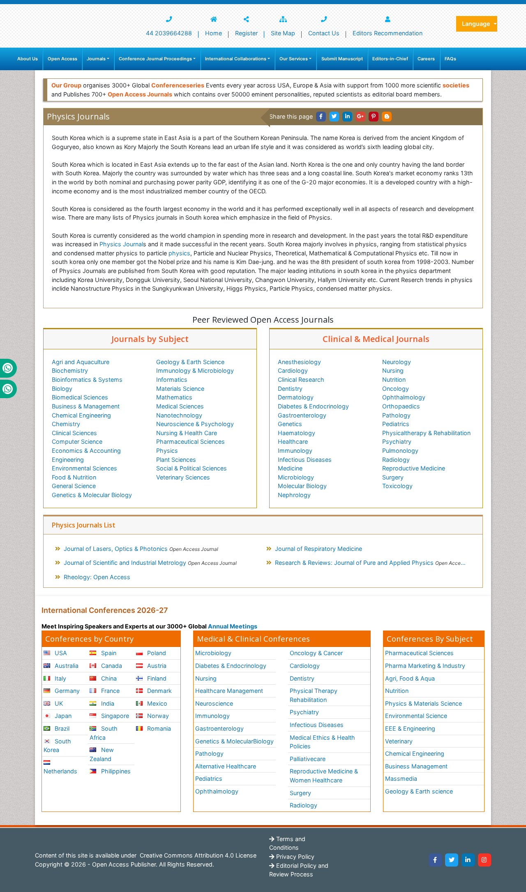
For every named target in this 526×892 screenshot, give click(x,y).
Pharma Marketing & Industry (425, 665)
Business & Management (86, 406)
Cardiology (293, 370)
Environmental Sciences (84, 468)
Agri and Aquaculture (80, 361)
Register (246, 33)
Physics (167, 450)
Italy (59, 678)
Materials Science (180, 388)
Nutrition (394, 379)
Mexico (156, 703)
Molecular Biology (302, 485)
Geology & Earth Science (190, 361)
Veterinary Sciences (183, 477)
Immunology (295, 450)
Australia (65, 665)
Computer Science (77, 441)
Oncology (395, 388)
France (109, 690)
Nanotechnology (179, 415)
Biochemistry (70, 370)
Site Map (283, 33)
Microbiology (296, 477)
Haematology (296, 432)
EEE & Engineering (410, 728)
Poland (155, 652)
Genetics (290, 423)
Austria (155, 665)
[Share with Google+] (360, 117)
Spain (107, 652)
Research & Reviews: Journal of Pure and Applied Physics (374, 562)
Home (213, 33)
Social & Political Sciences (191, 468)
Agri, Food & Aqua (410, 678)
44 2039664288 (169, 33)
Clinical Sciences (74, 432)
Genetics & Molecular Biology (92, 494)
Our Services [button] (293, 59)
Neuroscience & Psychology (195, 423)
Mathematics (174, 397)
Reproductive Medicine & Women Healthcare (324, 776)
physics (179, 253)
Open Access (62, 59)
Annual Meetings (232, 626)
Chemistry (66, 423)
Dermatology (296, 397)
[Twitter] (451, 860)
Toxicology (397, 485)
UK (58, 703)
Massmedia (401, 778)
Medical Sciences (180, 406)
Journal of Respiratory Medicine (318, 548)
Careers (426, 59)
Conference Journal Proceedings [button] (155, 59)
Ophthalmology (403, 397)
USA (60, 652)
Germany (66, 690)
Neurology (396, 361)
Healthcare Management (229, 690)
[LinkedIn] (468, 860)
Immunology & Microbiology (195, 370)
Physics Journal (121, 244)
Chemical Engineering (81, 415)
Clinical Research (301, 379)
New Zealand (101, 754)
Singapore (114, 715)
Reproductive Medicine (413, 468)
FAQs (450, 59)
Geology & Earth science (419, 791)
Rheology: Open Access (97, 576)
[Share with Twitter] (334, 117)
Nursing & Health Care (186, 432)
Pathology (396, 415)
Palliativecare (307, 758)
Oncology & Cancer (316, 652)
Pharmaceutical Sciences (190, 441)
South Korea (57, 746)
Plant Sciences (176, 459)
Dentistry (290, 388)
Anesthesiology (299, 361)
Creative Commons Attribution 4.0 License (197, 855)
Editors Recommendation (387, 33)
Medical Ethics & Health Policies (322, 742)
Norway (157, 715)
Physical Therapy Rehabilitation (313, 695)
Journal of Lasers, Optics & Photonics (141, 548)
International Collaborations (235, 59)
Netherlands (60, 771)
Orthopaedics (401, 406)
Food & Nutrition (74, 477)
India (106, 703)
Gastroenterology (302, 415)
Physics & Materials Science (423, 703)
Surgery (393, 477)
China (108, 678)
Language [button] (477, 23)
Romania (158, 728)
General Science (74, 485)
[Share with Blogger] (387, 117)
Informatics (171, 379)
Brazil (61, 728)
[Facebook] (435, 860)
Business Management (416, 766)
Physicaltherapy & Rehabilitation (426, 432)
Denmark (158, 690)
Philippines (115, 771)
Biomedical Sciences (80, 397)
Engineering (68, 459)
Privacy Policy (294, 856)
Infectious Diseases (305, 459)
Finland (155, 678)
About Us (27, 59)
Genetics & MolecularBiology (234, 741)
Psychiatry (396, 441)
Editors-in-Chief (390, 59)
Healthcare (293, 441)
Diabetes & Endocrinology (313, 406)
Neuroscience (214, 703)
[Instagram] (484, 860)
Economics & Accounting (86, 450)
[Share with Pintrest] (373, 117)
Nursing (393, 370)
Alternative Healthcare (225, 766)
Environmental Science (416, 715)
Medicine (290, 468)
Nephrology (294, 494)
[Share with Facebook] (321, 117)
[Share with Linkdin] (347, 117)
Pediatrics (395, 423)
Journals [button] (96, 59)
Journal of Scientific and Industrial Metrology (150, 562)
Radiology (396, 459)
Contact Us (323, 33)
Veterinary (399, 741)
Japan (62, 715)
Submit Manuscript (342, 59)
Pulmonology (400, 450)
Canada (110, 665)
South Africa (103, 733)
